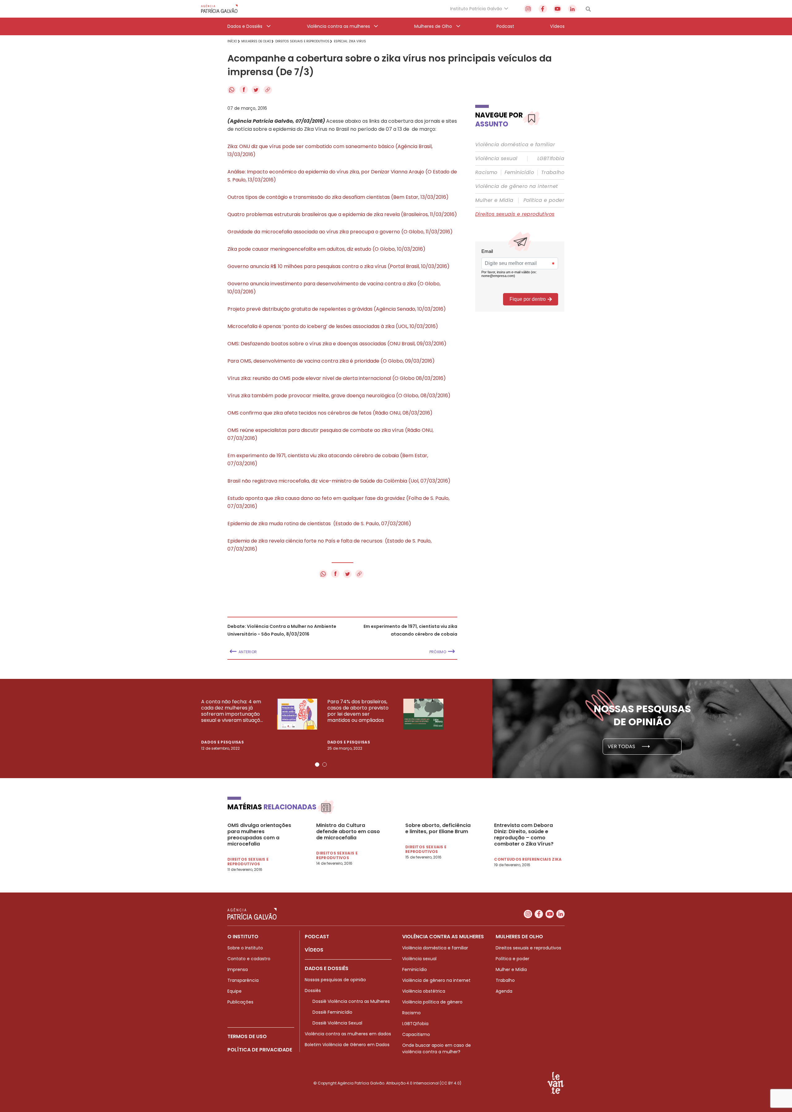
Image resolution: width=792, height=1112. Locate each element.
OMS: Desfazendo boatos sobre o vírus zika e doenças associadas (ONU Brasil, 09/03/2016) (336, 343)
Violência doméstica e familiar (515, 144)
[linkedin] (572, 9)
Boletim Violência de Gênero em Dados (347, 1045)
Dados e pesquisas (222, 742)
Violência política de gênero (432, 1002)
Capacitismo (416, 1034)
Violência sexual (496, 158)
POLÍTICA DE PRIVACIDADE (259, 1049)
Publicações (240, 1002)
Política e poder (543, 200)
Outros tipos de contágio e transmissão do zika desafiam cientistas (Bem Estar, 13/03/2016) (338, 197)
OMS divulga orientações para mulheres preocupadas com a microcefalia (259, 834)
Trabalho (552, 172)
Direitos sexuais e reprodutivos (514, 214)
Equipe (234, 991)
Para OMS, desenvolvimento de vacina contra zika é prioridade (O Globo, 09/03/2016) (331, 360)
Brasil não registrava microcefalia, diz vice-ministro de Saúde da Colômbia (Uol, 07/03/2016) (338, 480)
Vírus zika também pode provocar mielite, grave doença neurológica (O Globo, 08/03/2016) (338, 395)
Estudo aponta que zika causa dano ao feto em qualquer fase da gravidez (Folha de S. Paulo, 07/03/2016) (338, 502)
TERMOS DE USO (247, 1036)
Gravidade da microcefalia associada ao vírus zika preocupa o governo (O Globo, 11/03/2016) (340, 231)
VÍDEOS (314, 949)
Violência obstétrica (423, 991)
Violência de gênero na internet (516, 186)
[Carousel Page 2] (324, 764)
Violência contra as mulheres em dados (348, 1034)
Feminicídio (519, 172)
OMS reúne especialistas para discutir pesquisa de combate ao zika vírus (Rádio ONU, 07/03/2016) (330, 434)
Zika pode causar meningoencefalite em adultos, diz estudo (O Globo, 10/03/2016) (326, 249)
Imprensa (237, 969)
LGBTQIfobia (415, 1023)
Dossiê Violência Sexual (337, 1023)
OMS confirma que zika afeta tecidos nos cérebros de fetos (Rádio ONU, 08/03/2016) (330, 412)
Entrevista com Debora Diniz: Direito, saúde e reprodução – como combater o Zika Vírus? (523, 834)
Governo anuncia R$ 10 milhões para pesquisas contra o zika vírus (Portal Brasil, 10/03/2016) (338, 266)
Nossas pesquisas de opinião (335, 980)
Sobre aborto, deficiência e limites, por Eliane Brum (438, 828)
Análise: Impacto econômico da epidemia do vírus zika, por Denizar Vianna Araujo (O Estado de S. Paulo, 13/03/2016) (342, 175)
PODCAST (317, 936)
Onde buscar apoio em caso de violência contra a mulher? (436, 1048)
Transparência (243, 980)
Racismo (486, 172)
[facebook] (543, 9)
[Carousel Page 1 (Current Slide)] (317, 764)
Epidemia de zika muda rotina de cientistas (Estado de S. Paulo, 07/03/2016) (319, 523)
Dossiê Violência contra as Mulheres (351, 1001)
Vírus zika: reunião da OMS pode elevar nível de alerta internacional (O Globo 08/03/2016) (336, 378)
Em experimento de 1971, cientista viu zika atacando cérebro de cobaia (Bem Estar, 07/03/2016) (327, 459)
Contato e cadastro (248, 959)
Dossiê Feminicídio (332, 1012)
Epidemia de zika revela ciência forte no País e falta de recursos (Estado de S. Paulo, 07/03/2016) (329, 544)
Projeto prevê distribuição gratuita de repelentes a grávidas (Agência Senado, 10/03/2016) (336, 309)
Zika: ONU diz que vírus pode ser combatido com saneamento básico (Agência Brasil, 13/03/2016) (330, 150)
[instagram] (528, 9)
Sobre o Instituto (245, 948)
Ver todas (622, 746)
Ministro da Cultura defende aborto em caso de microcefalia (348, 831)
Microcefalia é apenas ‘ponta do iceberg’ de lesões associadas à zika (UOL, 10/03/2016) (332, 326)
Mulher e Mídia (494, 200)
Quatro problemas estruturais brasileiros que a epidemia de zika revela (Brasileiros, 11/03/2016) (342, 214)
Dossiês (313, 990)
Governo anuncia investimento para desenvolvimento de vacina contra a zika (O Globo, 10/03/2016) (334, 287)
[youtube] (557, 9)
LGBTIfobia (550, 158)
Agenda (504, 991)
